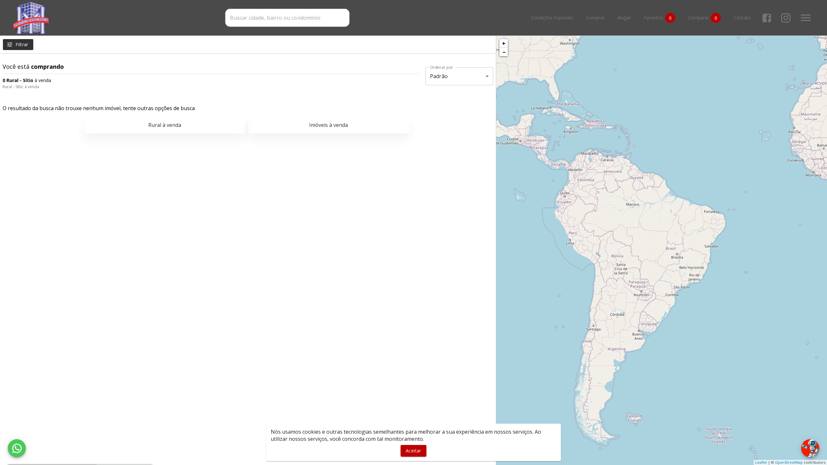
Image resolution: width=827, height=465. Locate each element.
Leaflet (761, 462)
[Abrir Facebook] (766, 18)
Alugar (624, 18)
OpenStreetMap (789, 462)
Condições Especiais (552, 18)
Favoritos (658, 18)
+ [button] (504, 43)
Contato (742, 18)
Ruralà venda (164, 125)
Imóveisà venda (328, 125)
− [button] (504, 52)
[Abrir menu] (805, 17)
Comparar (702, 18)
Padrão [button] (439, 76)
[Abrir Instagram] (785, 18)
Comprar (595, 18)
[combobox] (287, 18)
